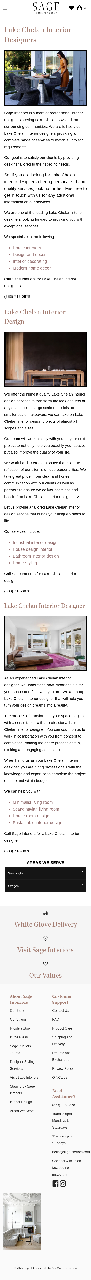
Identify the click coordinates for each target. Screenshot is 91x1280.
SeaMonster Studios (64, 1268)
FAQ (55, 1019)
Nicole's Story (20, 1028)
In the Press (19, 1037)
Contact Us (60, 1010)
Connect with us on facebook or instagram (66, 1167)
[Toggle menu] (5, 8)
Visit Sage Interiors (24, 1077)
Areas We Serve (22, 1111)
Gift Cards (59, 1077)
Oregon (13, 886)
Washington (16, 873)
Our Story (17, 1010)
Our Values (18, 1019)
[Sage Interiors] (45, 8)
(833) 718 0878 (63, 1105)
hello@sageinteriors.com (71, 1152)
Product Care (62, 1028)
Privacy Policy (63, 1068)
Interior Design (21, 1102)
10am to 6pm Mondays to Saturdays (62, 1120)
